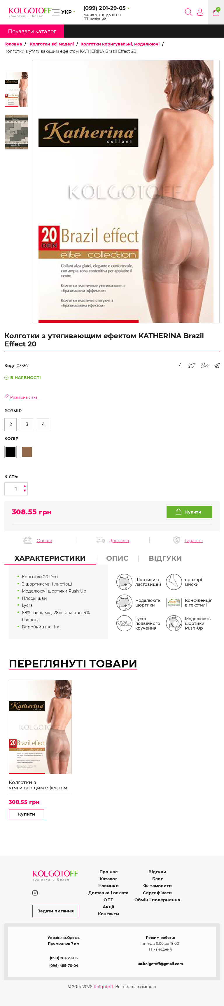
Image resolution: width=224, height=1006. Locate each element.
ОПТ (108, 899)
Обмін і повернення (157, 899)
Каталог (108, 878)
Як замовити (157, 885)
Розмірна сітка (24, 397)
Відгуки (157, 871)
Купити (26, 814)
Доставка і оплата (108, 892)
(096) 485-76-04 (63, 965)
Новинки (108, 885)
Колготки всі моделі (52, 44)
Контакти (108, 913)
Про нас (108, 871)
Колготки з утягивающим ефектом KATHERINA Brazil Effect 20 (39, 785)
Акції (108, 906)
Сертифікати (157, 892)
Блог (157, 878)
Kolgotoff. (104, 986)
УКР (66, 12)
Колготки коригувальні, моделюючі (120, 44)
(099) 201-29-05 (64, 958)
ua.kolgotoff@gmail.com (160, 964)
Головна (13, 44)
